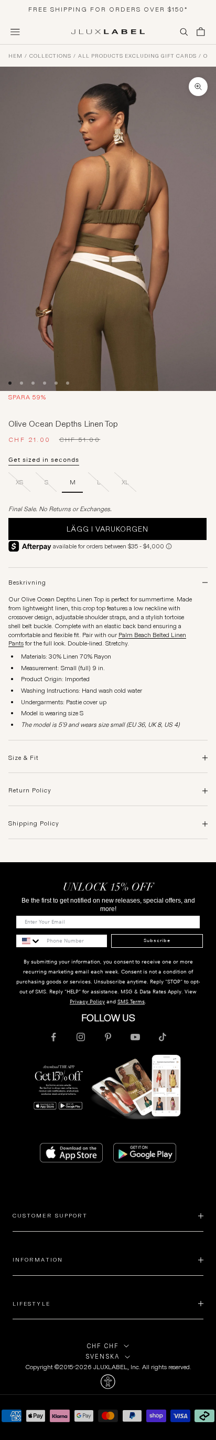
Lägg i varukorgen (107, 529)
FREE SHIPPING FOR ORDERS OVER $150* (108, 9)
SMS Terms (131, 1001)
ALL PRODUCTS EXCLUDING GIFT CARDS (137, 56)
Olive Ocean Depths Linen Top (205, 56)
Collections (50, 56)
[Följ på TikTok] (162, 1037)
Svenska (103, 1356)
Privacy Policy (87, 1001)
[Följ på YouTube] (135, 1037)
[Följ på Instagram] (80, 1037)
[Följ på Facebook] (53, 1037)
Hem (15, 56)
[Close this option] (108, 1381)
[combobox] (28, 941)
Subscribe (157, 940)
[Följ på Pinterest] (108, 1037)
